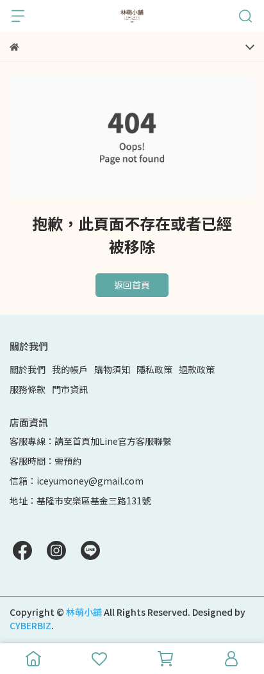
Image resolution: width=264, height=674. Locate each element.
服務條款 (27, 389)
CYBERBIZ (30, 625)
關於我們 (27, 369)
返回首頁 (132, 284)
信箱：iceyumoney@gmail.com (77, 480)
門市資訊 (70, 389)
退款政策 (197, 369)
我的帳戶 (70, 369)
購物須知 (112, 369)
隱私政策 (154, 369)
